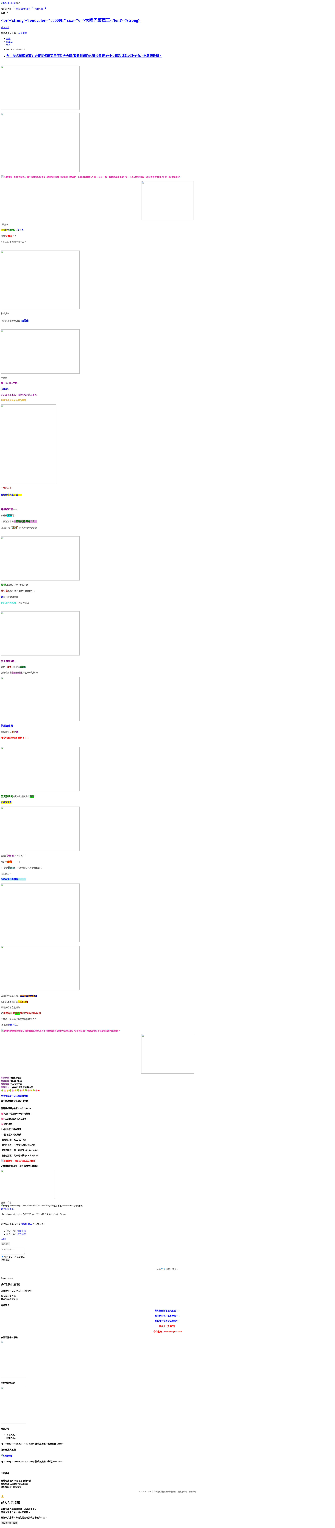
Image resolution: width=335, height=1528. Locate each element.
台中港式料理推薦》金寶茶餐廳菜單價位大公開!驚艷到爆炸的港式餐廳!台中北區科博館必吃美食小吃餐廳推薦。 (84, 56)
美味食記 (21, 1231)
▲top (3, 1239)
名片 (8, 45)
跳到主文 (5, 27)
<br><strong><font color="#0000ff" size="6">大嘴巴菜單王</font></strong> (71, 20)
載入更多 (5, 1244)
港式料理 (21, 1234)
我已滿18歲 (6, 1523)
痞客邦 (24, 1224)
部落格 (9, 42)
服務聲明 (192, 1492)
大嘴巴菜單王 (7, 1209)
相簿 (8, 38)
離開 (15, 1523)
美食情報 (22, 33)
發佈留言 (5, 1260)
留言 (30, 1224)
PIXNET (148, 1492)
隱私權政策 (182, 1492)
